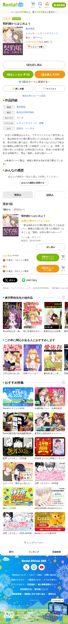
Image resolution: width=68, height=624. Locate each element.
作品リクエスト (18, 579)
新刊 (11, 551)
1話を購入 (50, 74)
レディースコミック (48, 33)
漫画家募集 (17, 594)
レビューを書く (37, 46)
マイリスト (51, 88)
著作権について (41, 589)
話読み (20, 128)
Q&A (39, 574)
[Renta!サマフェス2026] (20, 4)
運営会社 (52, 594)
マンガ (20, 117)
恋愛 (41, 123)
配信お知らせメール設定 (34, 95)
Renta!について (19, 574)
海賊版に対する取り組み (35, 594)
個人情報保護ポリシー (47, 584)
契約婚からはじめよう (33, 215)
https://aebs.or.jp (23, 620)
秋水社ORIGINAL (25, 112)
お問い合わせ (50, 574)
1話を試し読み (34, 64)
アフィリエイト (18, 584)
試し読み (51, 246)
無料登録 (60, 5)
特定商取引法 (26, 589)
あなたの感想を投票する (32, 182)
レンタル (30, 128)
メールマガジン (50, 579)
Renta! (6, 287)
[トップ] (10, 4)
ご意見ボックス (34, 579)
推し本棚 (19, 88)
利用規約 (31, 584)
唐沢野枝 (30, 28)
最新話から (19, 209)
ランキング (34, 551)
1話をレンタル (18, 74)
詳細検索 (56, 551)
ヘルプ (32, 574)
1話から (7, 209)
